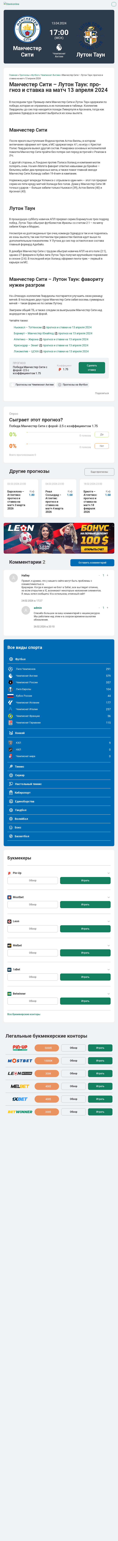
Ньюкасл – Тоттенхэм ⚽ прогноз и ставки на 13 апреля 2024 (52, 327)
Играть (85, 880)
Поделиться (102, 393)
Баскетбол (21, 836)
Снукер (19, 775)
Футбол (20, 659)
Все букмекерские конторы (23, 1014)
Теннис (19, 766)
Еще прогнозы (99, 471)
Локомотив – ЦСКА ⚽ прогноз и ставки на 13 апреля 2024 (51, 351)
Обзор (32, 880)
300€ (48, 1073)
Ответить (46, 601)
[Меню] (114, 4)
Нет (102, 446)
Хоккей (19, 733)
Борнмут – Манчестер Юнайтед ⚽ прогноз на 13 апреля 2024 (53, 333)
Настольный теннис (28, 784)
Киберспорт (22, 792)
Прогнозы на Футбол (75, 384)
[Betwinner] (20, 1112)
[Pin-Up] (20, 1048)
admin (38, 607)
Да (101, 434)
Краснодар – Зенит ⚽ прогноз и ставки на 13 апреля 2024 (51, 345)
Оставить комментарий (92, 562)
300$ (48, 1112)
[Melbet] (20, 1086)
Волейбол (21, 818)
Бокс (17, 827)
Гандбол (20, 810)
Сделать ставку (92, 367)
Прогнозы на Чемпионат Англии (34, 384)
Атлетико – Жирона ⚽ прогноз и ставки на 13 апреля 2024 (51, 339)
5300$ (48, 1048)
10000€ (48, 1060)
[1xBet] (20, 1099)
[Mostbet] (20, 1061)
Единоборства (24, 801)
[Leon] (20, 1073)
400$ (48, 1086)
